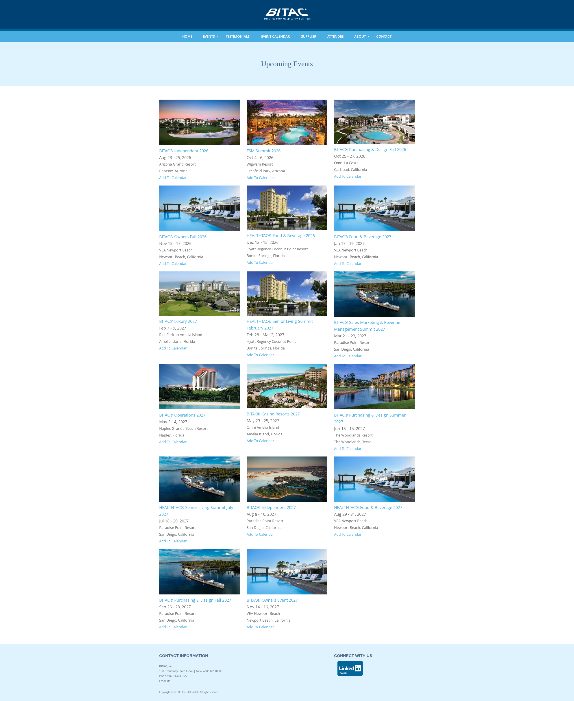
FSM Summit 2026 (263, 150)
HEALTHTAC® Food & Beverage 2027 (368, 507)
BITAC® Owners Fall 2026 (183, 236)
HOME (187, 36)
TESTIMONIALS (238, 36)
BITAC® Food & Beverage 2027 (362, 236)
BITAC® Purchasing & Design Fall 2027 (195, 600)
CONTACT (383, 36)
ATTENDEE (335, 36)
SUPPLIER (308, 36)
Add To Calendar (173, 177)
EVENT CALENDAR (275, 36)
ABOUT (360, 36)
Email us (164, 681)
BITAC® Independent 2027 (271, 507)
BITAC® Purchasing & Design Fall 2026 (370, 149)
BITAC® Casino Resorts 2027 (273, 414)
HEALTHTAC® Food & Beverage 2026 (281, 235)
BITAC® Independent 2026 (183, 150)
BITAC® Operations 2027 (182, 415)
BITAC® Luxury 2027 (178, 321)
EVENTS (209, 36)
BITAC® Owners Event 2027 (272, 600)
